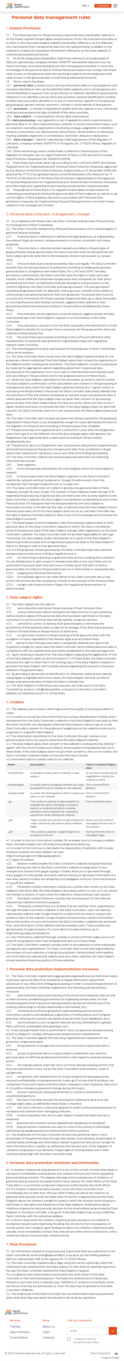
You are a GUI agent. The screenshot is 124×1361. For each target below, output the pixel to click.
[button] (86, 6)
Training (15, 1326)
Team (46, 1332)
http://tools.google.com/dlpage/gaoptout (33, 855)
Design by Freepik (110, 1357)
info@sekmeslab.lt (48, 689)
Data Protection (100, 1353)
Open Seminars (20, 1332)
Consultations (18, 1337)
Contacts (48, 1337)
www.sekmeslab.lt (38, 42)
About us (49, 1326)
